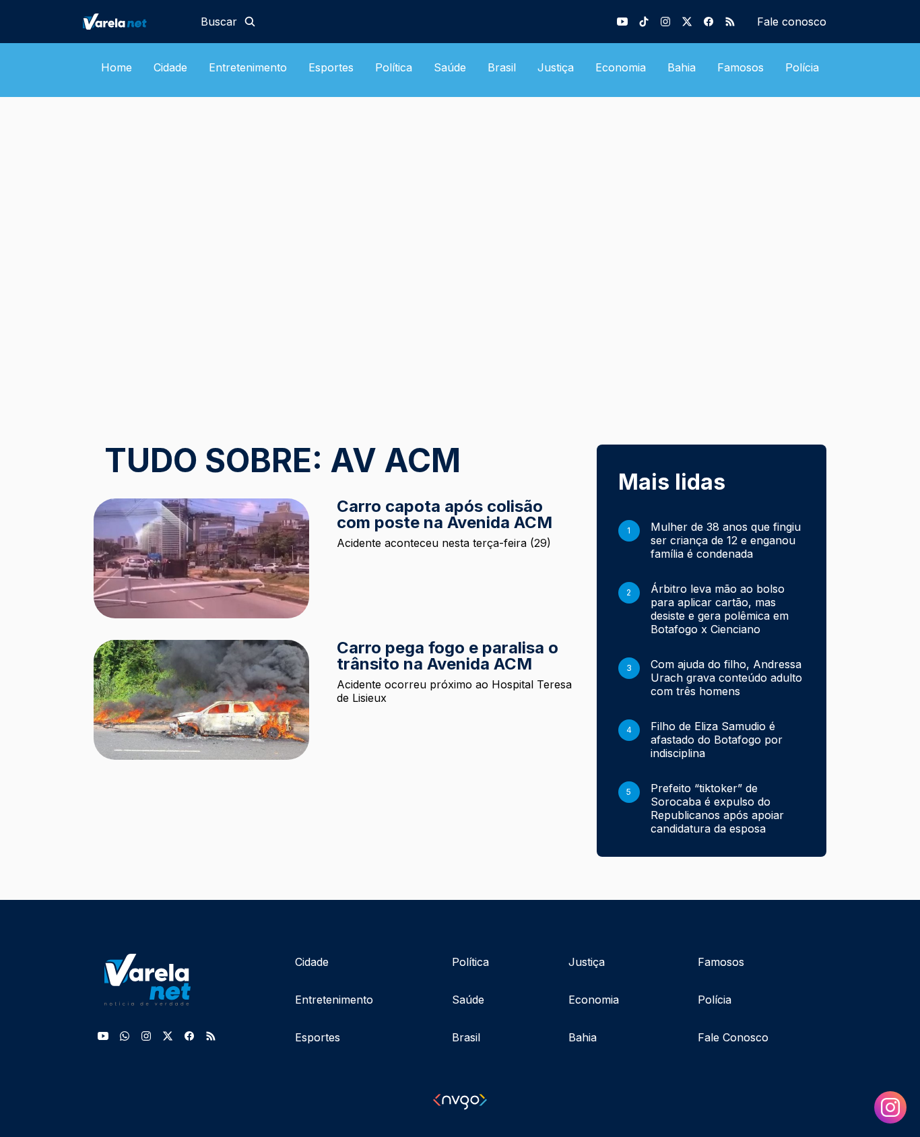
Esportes (331, 67)
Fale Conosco (733, 1037)
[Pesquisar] (250, 21)
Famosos (740, 67)
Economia (620, 67)
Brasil (502, 67)
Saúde (450, 67)
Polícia (802, 67)
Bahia (681, 67)
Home (116, 67)
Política (393, 67)
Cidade (170, 67)
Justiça (555, 67)
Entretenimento (248, 67)
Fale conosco (791, 21)
